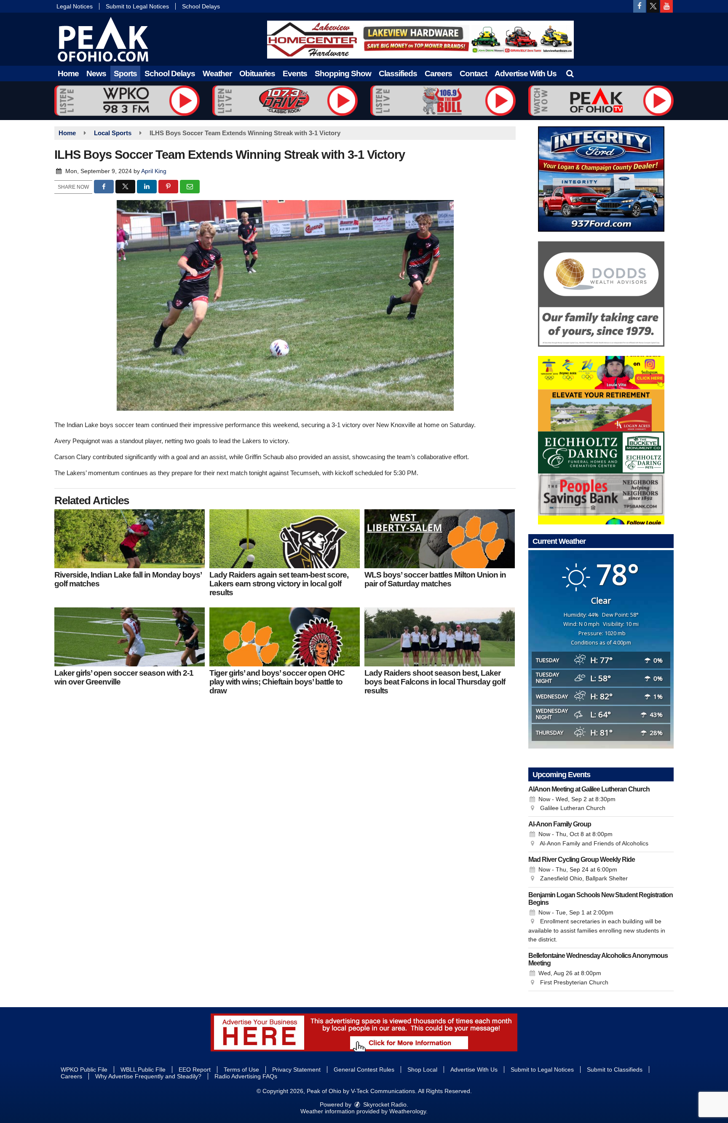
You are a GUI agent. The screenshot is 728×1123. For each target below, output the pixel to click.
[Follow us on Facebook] (639, 6)
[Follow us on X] (653, 6)
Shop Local (422, 1069)
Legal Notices (74, 6)
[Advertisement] (420, 40)
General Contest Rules (364, 1069)
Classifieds (398, 73)
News (96, 73)
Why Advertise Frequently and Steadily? (148, 1076)
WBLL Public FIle (143, 1069)
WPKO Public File (84, 1069)
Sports (125, 73)
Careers (438, 73)
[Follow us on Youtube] (666, 6)
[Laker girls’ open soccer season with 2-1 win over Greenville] (129, 636)
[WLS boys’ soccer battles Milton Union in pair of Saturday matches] (439, 538)
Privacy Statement (296, 1069)
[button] (569, 73)
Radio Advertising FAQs (245, 1076)
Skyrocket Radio (384, 1104)
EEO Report (195, 1069)
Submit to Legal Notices (137, 6)
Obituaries (257, 73)
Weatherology (407, 1111)
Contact (473, 73)
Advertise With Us (526, 73)
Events (295, 73)
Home (68, 73)
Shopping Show (343, 73)
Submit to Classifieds (614, 1069)
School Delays (201, 6)
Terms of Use (241, 1069)
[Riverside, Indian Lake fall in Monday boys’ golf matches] (129, 538)
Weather (217, 73)
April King (153, 171)
